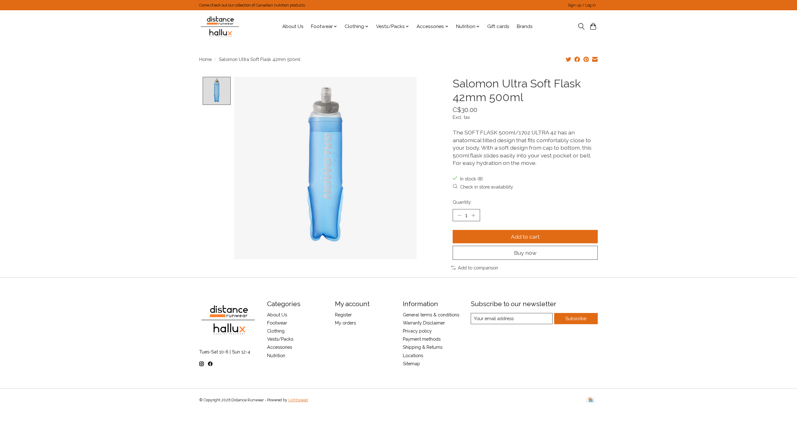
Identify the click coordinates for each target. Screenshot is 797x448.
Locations (413, 355)
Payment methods (422, 339)
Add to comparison (478, 267)
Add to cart (525, 236)
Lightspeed (298, 400)
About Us (293, 26)
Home (205, 59)
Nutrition (276, 355)
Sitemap (411, 363)
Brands (525, 26)
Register (343, 314)
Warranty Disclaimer (424, 322)
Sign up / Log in (582, 5)
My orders (345, 322)
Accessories (279, 347)
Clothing (276, 331)
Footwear (277, 322)
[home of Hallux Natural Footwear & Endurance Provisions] (220, 26)
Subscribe (575, 318)
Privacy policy (417, 331)
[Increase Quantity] (473, 215)
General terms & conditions (431, 314)
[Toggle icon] (581, 26)
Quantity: (462, 202)
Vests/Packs (280, 339)
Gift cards (498, 26)
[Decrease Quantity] (459, 215)
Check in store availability (486, 186)
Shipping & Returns (422, 347)
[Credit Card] (590, 400)
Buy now (525, 253)
